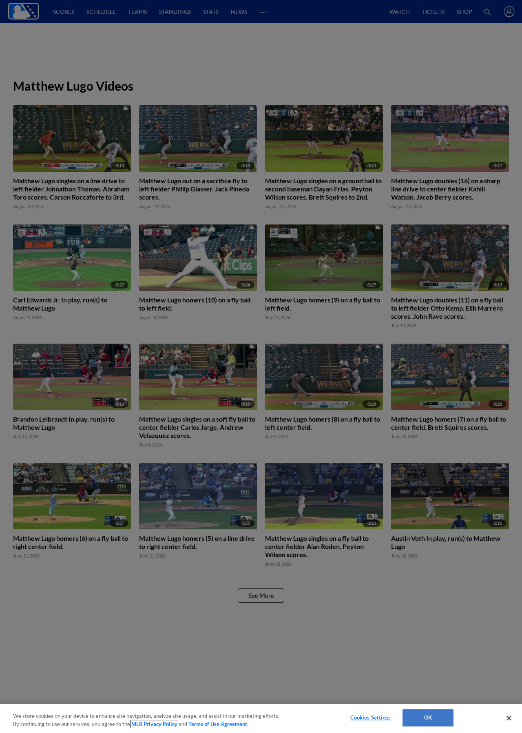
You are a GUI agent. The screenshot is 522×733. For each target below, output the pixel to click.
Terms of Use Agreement (217, 724)
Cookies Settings (370, 717)
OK (428, 717)
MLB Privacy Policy (154, 724)
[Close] (509, 718)
